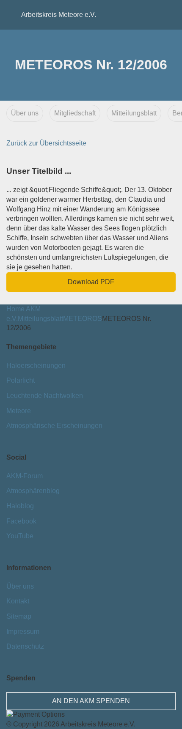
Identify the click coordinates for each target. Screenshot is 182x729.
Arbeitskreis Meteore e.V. (36, 14)
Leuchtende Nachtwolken (44, 395)
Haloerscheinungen (36, 365)
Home (15, 308)
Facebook (21, 521)
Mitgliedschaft (75, 113)
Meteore (18, 410)
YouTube (19, 536)
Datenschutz (25, 646)
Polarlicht (20, 380)
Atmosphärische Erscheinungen (54, 425)
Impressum (22, 631)
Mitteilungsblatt (134, 113)
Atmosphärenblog (33, 490)
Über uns (25, 113)
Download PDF (91, 281)
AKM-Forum (24, 476)
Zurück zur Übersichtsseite (46, 143)
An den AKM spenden (91, 700)
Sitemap (18, 616)
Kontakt (17, 601)
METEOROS (82, 318)
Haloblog (20, 506)
